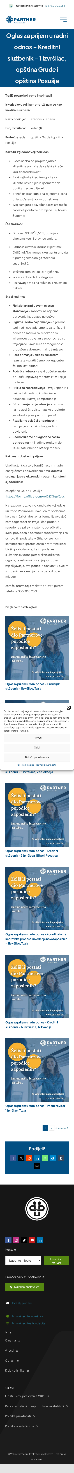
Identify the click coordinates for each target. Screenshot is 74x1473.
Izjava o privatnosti (46, 764)
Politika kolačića (25, 764)
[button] (68, 707)
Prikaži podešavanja (37, 757)
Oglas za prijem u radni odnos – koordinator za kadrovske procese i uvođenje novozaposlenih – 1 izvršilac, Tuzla (36, 938)
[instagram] (16, 1240)
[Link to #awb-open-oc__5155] (63, 20)
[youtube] (32, 1240)
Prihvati (37, 737)
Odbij (37, 747)
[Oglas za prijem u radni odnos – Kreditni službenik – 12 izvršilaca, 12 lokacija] (37, 957)
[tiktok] (24, 1240)
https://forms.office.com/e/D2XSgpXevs (35, 496)
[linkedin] (40, 1240)
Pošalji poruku (22, 1303)
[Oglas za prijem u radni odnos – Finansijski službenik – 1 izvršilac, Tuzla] (37, 619)
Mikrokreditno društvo (27, 1316)
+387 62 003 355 (55, 5)
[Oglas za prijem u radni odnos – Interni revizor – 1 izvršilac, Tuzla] (37, 1041)
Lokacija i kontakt (56, 1261)
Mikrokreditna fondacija (28, 1323)
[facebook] (8, 1240)
